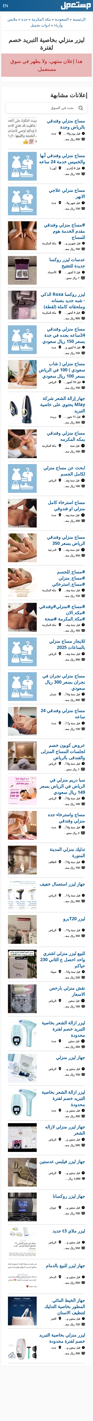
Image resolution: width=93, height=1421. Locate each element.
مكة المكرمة (41, 19)
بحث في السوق (62, 107)
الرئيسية (79, 19)
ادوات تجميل (40, 25)
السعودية (62, 19)
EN (5, 5)
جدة (24, 19)
